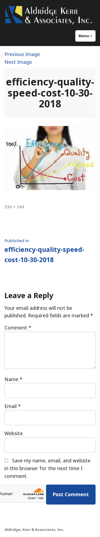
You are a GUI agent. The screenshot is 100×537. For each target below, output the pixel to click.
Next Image (18, 62)
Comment (17, 327)
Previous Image (22, 54)
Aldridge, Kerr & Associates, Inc (33, 529)
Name (13, 379)
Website (13, 433)
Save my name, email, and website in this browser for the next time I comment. (47, 468)
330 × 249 (14, 206)
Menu (87, 35)
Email (12, 406)
